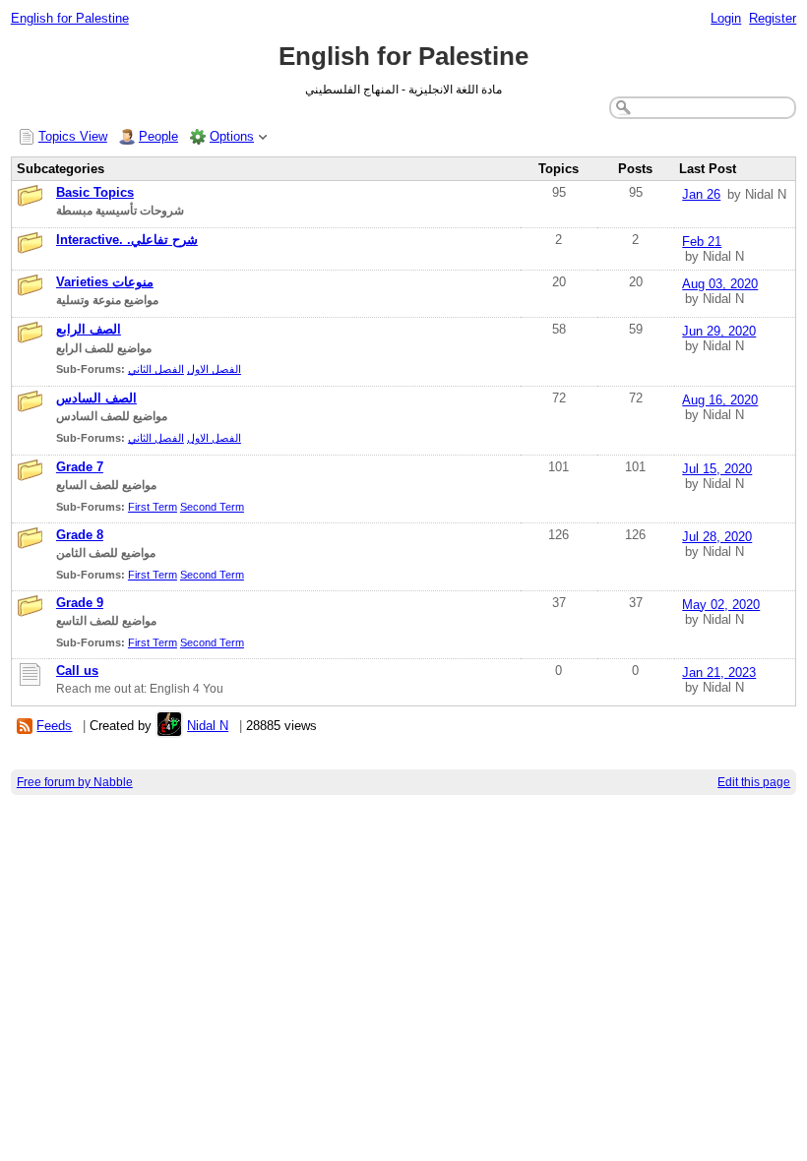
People (158, 136)
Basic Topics (95, 192)
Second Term (212, 507)
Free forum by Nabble (75, 782)
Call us (77, 670)
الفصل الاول (214, 369)
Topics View (72, 136)
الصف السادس (96, 398)
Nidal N (207, 725)
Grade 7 (79, 466)
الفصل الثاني (156, 369)
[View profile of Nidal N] (169, 725)
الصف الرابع (88, 329)
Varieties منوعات (105, 282)
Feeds (54, 725)
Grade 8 (79, 534)
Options (232, 136)
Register (772, 18)
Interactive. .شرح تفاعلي (127, 239)
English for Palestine (70, 18)
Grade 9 (79, 602)
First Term (152, 507)
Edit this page (753, 782)
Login (726, 18)
